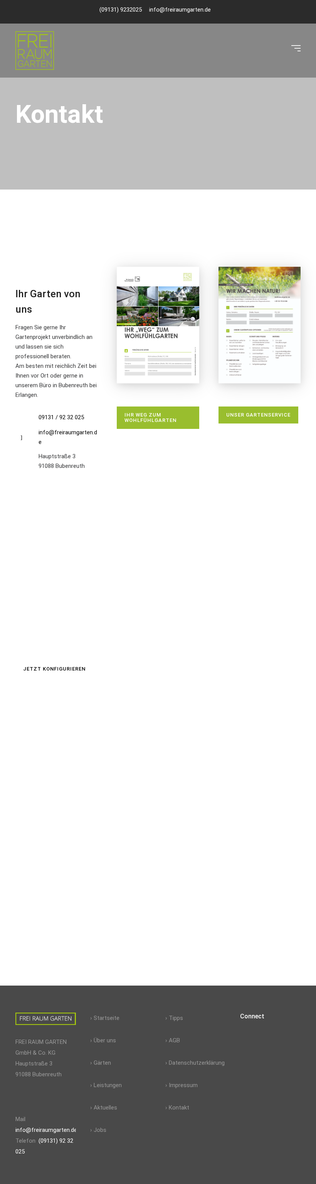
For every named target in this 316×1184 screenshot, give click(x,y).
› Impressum (181, 1085)
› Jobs (98, 1129)
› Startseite (104, 1018)
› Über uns (103, 1040)
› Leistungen (106, 1085)
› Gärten (100, 1062)
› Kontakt (177, 1107)
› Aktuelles (103, 1107)
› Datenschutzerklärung (195, 1062)
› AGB (172, 1040)
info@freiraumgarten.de (46, 1129)
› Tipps (174, 1018)
